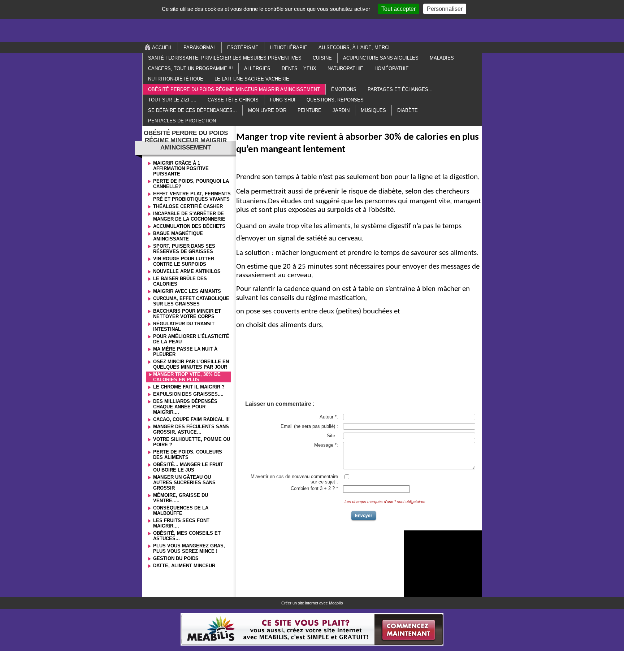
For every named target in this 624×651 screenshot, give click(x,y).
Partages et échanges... (400, 89)
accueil (162, 47)
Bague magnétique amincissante (178, 236)
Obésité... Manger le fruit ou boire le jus (188, 467)
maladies (442, 58)
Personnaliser (445, 9)
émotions (343, 89)
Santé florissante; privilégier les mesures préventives (225, 58)
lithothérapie (288, 47)
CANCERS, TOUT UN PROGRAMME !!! (190, 68)
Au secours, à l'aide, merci (354, 47)
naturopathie (345, 68)
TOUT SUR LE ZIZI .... (172, 100)
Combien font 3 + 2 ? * (314, 488)
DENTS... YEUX (299, 68)
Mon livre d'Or (267, 110)
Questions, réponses (335, 100)
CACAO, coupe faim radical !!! (191, 419)
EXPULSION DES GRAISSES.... (188, 394)
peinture (309, 110)
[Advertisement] (312, 20)
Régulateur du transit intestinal (183, 326)
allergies (257, 68)
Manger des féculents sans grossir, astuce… (191, 429)
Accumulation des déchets (189, 226)
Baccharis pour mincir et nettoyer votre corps (187, 313)
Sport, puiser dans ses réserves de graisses (184, 248)
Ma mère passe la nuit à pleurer (185, 351)
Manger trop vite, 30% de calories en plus (187, 377)
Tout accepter (398, 9)
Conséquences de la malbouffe (180, 510)
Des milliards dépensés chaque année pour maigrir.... (185, 407)
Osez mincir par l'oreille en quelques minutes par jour (191, 364)
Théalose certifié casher (188, 206)
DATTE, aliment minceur (184, 565)
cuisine (322, 58)
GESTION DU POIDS (176, 558)
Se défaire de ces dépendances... (192, 110)
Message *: (326, 445)
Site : (332, 435)
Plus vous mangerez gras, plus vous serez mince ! (189, 548)
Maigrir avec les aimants (187, 291)
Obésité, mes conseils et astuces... (187, 535)
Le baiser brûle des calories (180, 281)
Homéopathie (391, 68)
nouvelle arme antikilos (187, 271)
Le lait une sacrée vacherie (251, 79)
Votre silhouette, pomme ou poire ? (191, 442)
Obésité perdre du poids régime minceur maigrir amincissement (234, 89)
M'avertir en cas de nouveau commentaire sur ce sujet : (294, 479)
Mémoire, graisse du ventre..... (180, 497)
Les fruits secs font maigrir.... (181, 523)
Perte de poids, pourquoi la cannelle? (191, 183)
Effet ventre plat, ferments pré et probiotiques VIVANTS (192, 196)
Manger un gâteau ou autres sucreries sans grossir (184, 482)
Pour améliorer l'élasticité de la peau (191, 339)
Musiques (373, 110)
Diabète (407, 110)
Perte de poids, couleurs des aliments (187, 454)
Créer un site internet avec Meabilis (312, 603)
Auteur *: (329, 417)
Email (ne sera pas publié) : (309, 426)
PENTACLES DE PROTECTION (182, 120)
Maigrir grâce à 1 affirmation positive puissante (181, 168)
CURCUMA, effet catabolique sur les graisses (191, 301)
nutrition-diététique (175, 79)
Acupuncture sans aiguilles (381, 58)
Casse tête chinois (233, 100)
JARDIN (341, 110)
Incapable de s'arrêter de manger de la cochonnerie (189, 216)
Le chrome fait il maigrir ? (189, 387)
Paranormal (199, 47)
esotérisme (243, 47)
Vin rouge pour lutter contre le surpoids (183, 261)
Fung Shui (282, 100)
